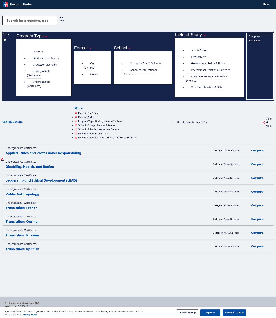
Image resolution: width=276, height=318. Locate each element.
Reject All (210, 312)
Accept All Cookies (234, 312)
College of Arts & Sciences (146, 63)
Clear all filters (269, 122)
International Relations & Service (210, 70)
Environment (198, 56)
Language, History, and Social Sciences (206, 78)
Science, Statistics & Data (206, 87)
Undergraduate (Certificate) (38, 84)
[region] (138, 312)
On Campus (89, 65)
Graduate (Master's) (45, 64)
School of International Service (140, 72)
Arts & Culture (199, 50)
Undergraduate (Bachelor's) (38, 73)
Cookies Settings (187, 312)
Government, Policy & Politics (209, 63)
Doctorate (38, 51)
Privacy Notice (30, 315)
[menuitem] (45, 52)
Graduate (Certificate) (46, 58)
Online (94, 74)
